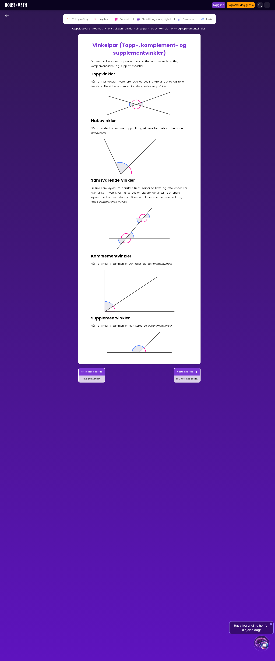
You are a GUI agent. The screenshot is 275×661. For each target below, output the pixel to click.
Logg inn (218, 5)
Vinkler (129, 28)
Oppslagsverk (81, 28)
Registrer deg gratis (241, 5)
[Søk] (260, 5)
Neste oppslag (185, 371)
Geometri (98, 28)
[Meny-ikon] (267, 5)
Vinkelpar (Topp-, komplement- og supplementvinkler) (171, 28)
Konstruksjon (114, 28)
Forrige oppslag (93, 371)
